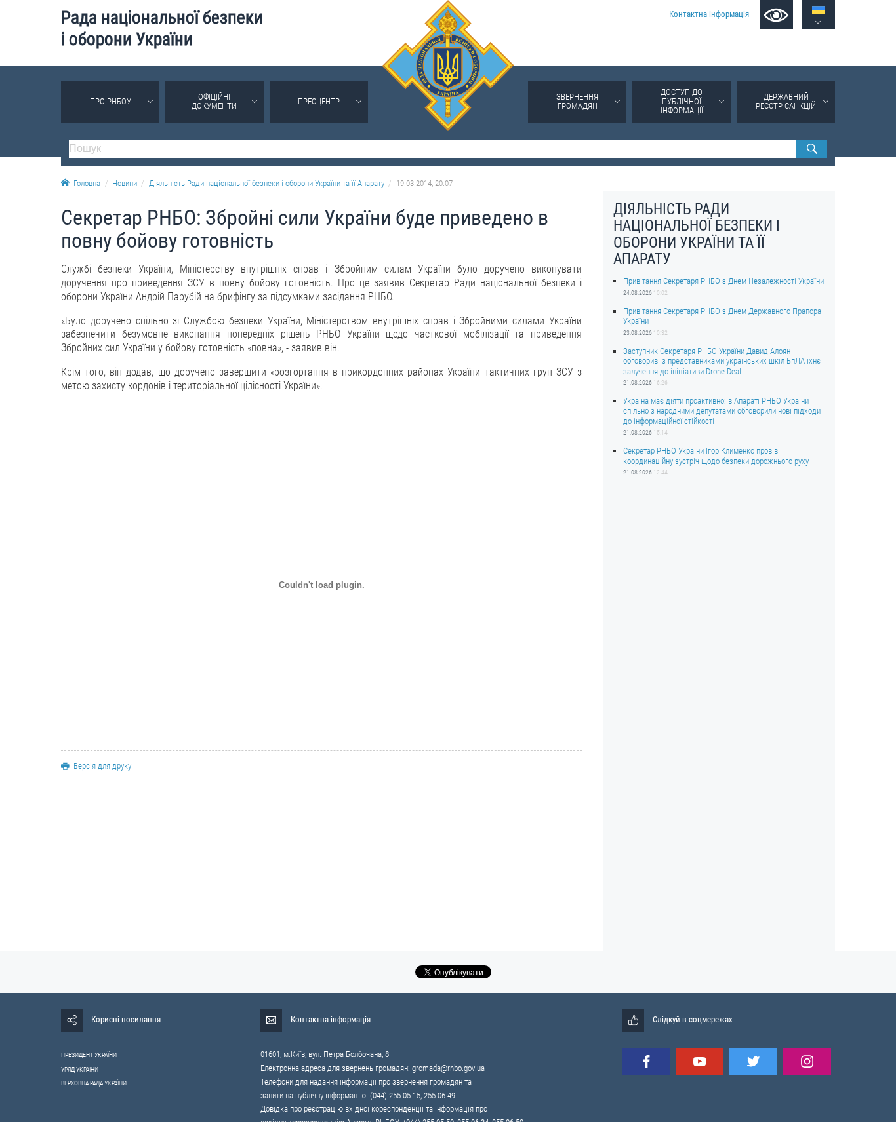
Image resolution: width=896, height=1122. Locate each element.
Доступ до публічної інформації (682, 101)
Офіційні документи (214, 101)
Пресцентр (319, 101)
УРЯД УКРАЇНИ (79, 1069)
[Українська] (818, 10)
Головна (86, 183)
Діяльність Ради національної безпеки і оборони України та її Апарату (266, 183)
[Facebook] (646, 1061)
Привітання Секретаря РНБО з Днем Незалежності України (723, 281)
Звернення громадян (577, 101)
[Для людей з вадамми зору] (776, 14)
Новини (124, 183)
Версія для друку (102, 766)
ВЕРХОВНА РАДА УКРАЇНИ (94, 1083)
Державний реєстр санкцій (786, 101)
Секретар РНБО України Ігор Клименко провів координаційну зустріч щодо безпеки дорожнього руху (716, 455)
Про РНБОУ (110, 101)
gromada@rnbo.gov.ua (448, 1068)
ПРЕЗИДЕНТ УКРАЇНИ (89, 1055)
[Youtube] (699, 1061)
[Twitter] (753, 1061)
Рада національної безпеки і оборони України (162, 28)
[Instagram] (806, 1061)
